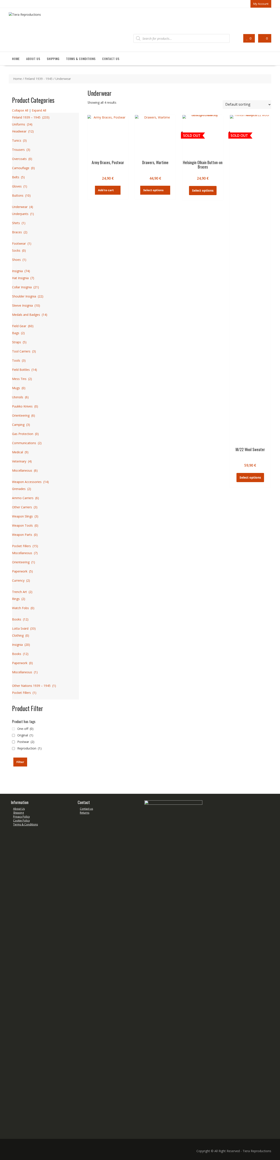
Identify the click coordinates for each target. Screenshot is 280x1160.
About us (33, 58)
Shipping (53, 58)
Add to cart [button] (106, 190)
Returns (84, 813)
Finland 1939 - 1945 (38, 79)
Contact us (110, 58)
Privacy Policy (21, 816)
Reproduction (29, 748)
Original (25, 735)
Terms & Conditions (81, 58)
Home (16, 58)
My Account (260, 4)
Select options (153, 190)
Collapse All (20, 110)
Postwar (25, 742)
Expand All (39, 110)
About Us (19, 809)
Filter (20, 762)
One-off (25, 729)
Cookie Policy (21, 820)
